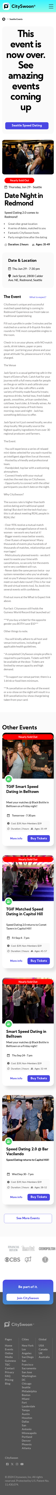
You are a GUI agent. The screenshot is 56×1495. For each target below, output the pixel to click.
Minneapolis (29, 1433)
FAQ (7, 1376)
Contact (9, 1368)
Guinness (10, 1360)
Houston (27, 1417)
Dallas (25, 1421)
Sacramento (29, 1368)
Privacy (9, 1372)
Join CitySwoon (28, 1298)
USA (41, 1345)
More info (16, 838)
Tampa (26, 1410)
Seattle (26, 1387)
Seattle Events (16, 19)
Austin (26, 1414)
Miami (25, 1398)
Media (9, 1357)
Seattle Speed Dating (27, 125)
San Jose (27, 1372)
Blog (7, 1383)
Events (9, 1349)
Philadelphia (29, 1391)
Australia (44, 1357)
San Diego (28, 1357)
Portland (27, 1436)
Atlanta (26, 1448)
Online (9, 1353)
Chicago (26, 1383)
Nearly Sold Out (19, 180)
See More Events (28, 1218)
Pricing (9, 1379)
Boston (26, 1395)
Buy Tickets (39, 838)
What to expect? (37, 297)
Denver (26, 1440)
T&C (7, 1364)
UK (41, 1353)
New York (28, 1345)
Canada (43, 1349)
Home (8, 1345)
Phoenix (27, 1444)
